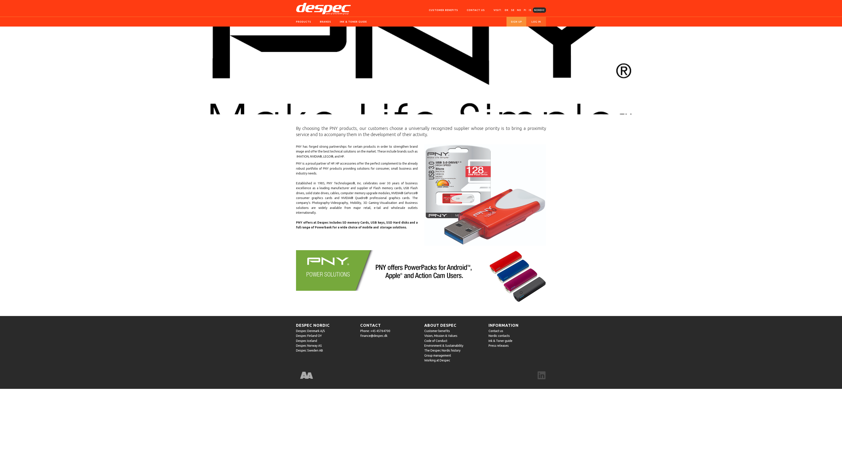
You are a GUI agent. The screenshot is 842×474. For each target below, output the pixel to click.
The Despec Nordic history (442, 350)
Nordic (539, 10)
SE (512, 10)
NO (519, 10)
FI (525, 10)
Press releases (499, 345)
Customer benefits (437, 331)
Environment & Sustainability (443, 345)
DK (506, 10)
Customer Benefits (443, 10)
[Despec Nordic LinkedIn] (541, 375)
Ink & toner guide (353, 21)
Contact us (476, 10)
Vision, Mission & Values (440, 336)
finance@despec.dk (373, 336)
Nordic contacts (499, 336)
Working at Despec (437, 360)
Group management (437, 355)
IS (530, 10)
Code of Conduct (435, 341)
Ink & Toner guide (500, 341)
